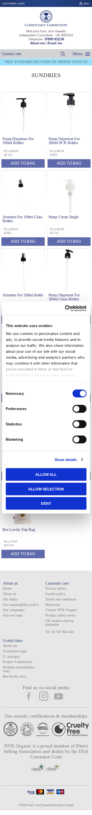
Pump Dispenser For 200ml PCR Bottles (64, 141)
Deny (46, 503)
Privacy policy (55, 588)
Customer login (13, 3)
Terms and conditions (60, 599)
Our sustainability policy (21, 605)
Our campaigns (14, 610)
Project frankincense (17, 662)
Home (7, 588)
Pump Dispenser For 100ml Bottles (18, 141)
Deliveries (52, 605)
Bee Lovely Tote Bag (18, 530)
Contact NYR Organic (61, 610)
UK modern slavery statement (59, 622)
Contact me (11, 53)
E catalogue (11, 657)
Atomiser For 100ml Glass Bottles (22, 219)
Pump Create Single (64, 217)
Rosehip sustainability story (19, 669)
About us (9, 594)
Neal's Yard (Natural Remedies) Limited (50, 805)
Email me (55, 43)
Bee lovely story (14, 676)
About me (37, 43)
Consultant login (15, 651)
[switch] (79, 409)
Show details (65, 459)
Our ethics (10, 599)
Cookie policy (55, 594)
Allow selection (46, 489)
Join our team (13, 615)
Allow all (46, 474)
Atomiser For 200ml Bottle (22, 295)
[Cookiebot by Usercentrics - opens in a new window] (65, 308)
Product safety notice (60, 615)
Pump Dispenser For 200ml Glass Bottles (64, 297)
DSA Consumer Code (59, 754)
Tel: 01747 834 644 (59, 632)
